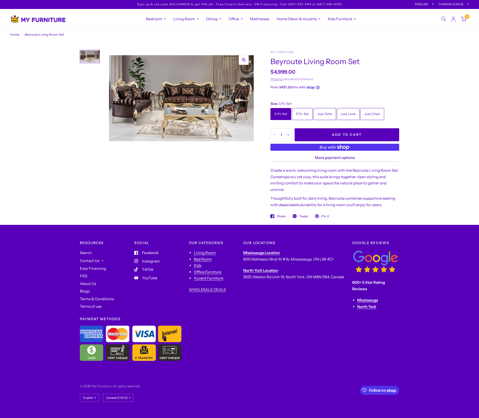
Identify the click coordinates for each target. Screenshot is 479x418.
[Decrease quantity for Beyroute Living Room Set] (274, 135)
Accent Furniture (208, 278)
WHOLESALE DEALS (207, 289)
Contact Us (89, 260)
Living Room (184, 18)
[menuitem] (155, 19)
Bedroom (154, 18)
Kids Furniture (340, 18)
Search (86, 252)
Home (14, 34)
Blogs (85, 291)
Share (281, 216)
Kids (197, 265)
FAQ (83, 276)
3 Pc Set (302, 114)
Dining (212, 18)
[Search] (444, 19)
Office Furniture (207, 272)
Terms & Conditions (97, 298)
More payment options (335, 157)
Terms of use (91, 306)
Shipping (276, 79)
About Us (88, 283)
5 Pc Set (280, 114)
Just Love (348, 114)
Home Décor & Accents (297, 18)
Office (234, 18)
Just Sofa (324, 114)
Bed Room (203, 259)
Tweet (303, 216)
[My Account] (453, 19)
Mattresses (259, 18)
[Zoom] (244, 60)
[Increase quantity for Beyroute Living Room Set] (288, 135)
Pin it (325, 216)
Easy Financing (93, 268)
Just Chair (372, 114)
